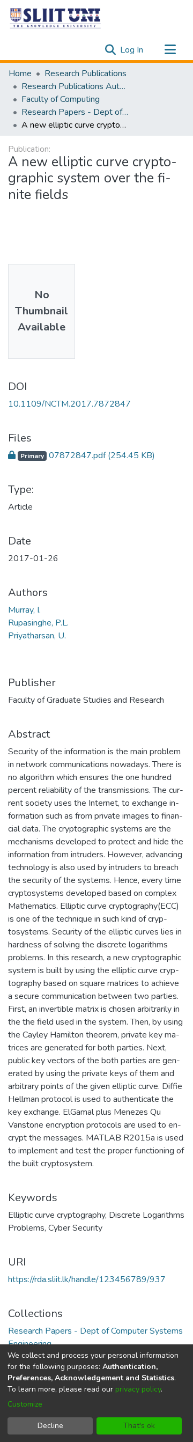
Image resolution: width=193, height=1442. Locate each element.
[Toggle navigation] (170, 50)
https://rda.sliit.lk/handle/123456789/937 (87, 1279)
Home (20, 73)
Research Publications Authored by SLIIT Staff (75, 86)
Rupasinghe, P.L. (38, 623)
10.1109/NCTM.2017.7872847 (69, 404)
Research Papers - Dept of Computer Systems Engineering (75, 112)
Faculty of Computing (60, 99)
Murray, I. (24, 610)
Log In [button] (132, 50)
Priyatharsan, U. (37, 636)
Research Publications (85, 73)
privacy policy (138, 1389)
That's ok (139, 1426)
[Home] (55, 17)
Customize (25, 1404)
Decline (50, 1426)
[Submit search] (110, 49)
